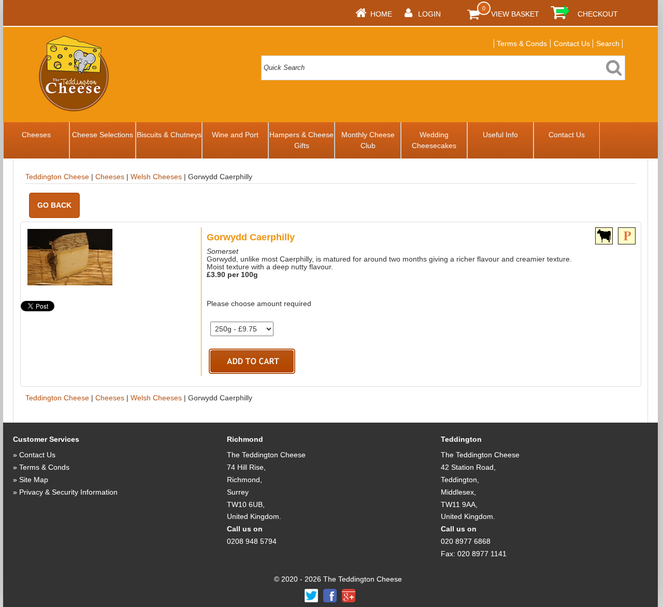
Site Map (33, 479)
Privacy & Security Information (68, 492)
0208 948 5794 (252, 541)
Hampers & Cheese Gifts (301, 140)
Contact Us (572, 43)
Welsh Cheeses (156, 176)
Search (607, 43)
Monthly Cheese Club (368, 140)
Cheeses (36, 135)
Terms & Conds (522, 43)
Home (381, 14)
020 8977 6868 (466, 541)
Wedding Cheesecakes (434, 140)
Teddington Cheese (57, 176)
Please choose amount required (259, 303)
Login (429, 14)
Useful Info (500, 135)
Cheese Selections (102, 135)
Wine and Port (235, 135)
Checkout (598, 14)
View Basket (515, 14)
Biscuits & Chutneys (169, 135)
